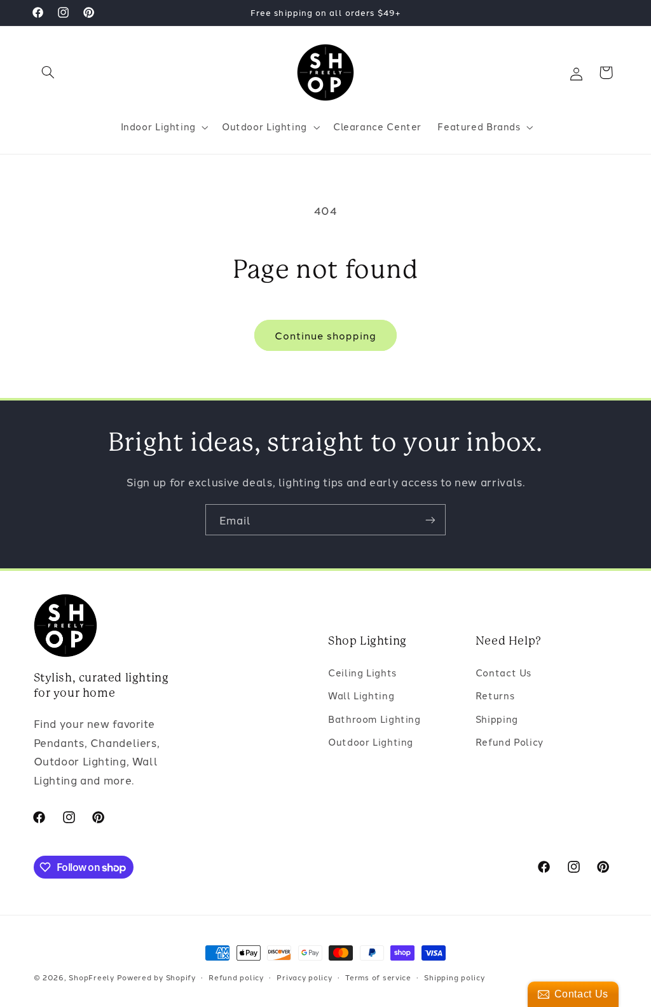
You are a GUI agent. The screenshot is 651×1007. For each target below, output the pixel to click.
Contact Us (503, 672)
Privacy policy (304, 977)
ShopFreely (91, 977)
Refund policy (236, 977)
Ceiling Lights (362, 672)
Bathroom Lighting (374, 718)
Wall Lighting (361, 695)
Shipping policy (454, 977)
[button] (48, 72)
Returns (495, 695)
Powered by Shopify (156, 977)
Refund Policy (510, 741)
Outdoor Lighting (370, 741)
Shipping (497, 718)
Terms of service (378, 977)
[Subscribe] (430, 519)
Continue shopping (326, 335)
